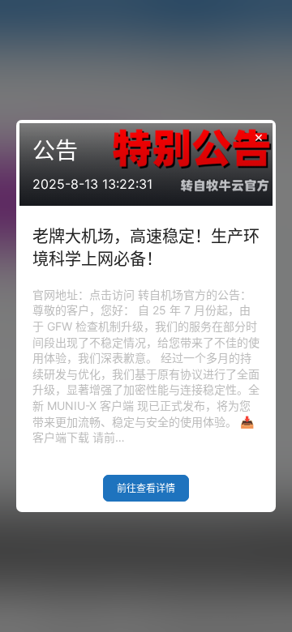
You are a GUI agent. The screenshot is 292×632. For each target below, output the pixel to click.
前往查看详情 (146, 488)
